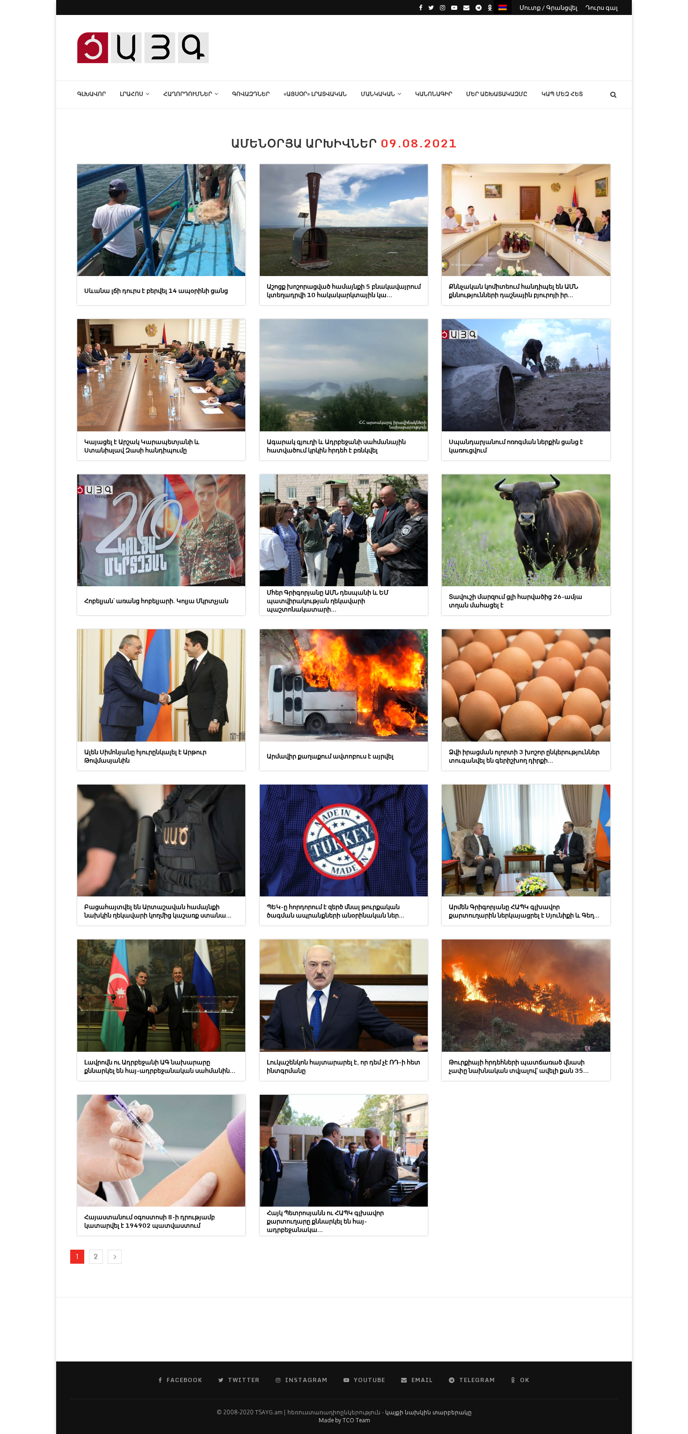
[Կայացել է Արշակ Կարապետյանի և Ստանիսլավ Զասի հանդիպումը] (161, 375)
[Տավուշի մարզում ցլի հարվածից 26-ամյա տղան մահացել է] (526, 530)
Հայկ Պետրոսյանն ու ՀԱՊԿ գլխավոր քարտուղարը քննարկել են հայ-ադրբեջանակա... (325, 1221)
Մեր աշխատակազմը (496, 93)
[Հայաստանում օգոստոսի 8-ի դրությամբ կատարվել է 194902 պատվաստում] (161, 1151)
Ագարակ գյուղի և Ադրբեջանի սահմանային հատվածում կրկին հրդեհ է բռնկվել (336, 446)
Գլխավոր (91, 93)
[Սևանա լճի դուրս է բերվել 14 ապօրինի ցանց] (161, 220)
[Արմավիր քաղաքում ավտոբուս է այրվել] (344, 685)
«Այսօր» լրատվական (315, 93)
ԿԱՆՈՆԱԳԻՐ (433, 93)
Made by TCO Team (344, 1420)
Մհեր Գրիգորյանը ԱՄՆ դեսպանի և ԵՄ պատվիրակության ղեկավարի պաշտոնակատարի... (327, 600)
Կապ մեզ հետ (562, 93)
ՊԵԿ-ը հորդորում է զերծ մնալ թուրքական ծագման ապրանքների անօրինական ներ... (335, 911)
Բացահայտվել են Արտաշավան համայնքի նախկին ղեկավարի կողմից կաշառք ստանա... (158, 911)
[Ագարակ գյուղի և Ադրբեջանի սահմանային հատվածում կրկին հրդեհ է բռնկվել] (344, 375)
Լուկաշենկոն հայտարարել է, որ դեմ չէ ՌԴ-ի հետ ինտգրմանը (343, 1066)
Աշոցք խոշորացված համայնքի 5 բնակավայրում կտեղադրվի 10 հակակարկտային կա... (344, 290)
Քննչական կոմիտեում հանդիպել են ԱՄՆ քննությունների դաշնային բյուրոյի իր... (513, 290)
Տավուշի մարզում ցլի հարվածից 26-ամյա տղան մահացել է (515, 600)
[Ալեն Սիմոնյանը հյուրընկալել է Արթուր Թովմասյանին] (161, 685)
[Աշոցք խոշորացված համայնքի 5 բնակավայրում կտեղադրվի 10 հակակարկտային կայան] (344, 220)
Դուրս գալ (602, 7)
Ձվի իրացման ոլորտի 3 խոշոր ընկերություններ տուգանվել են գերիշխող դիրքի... (524, 756)
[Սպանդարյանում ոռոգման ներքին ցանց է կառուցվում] (526, 375)
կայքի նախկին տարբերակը (428, 1412)
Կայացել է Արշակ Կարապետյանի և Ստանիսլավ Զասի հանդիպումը (141, 446)
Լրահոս (131, 93)
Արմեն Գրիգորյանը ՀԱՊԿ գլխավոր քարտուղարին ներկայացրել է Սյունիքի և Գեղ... (524, 911)
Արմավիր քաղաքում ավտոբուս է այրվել (330, 756)
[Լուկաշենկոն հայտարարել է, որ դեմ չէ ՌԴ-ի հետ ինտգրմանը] (344, 995)
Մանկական (378, 93)
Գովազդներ (251, 93)
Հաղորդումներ (187, 93)
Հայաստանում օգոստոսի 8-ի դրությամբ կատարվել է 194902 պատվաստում (149, 1221)
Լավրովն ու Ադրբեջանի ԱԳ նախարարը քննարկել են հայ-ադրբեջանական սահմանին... (159, 1066)
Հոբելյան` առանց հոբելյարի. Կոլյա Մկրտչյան (156, 601)
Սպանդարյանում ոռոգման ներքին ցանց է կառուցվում (516, 446)
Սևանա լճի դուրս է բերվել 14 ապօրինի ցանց (156, 290)
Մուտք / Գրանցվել (549, 7)
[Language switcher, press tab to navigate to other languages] (503, 7)
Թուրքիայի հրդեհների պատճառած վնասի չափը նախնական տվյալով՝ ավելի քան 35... (519, 1066)
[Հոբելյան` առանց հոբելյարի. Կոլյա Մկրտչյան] (161, 530)
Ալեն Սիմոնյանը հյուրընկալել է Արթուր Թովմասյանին (145, 756)
